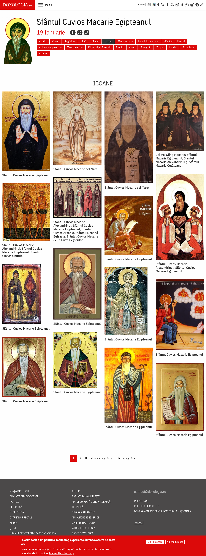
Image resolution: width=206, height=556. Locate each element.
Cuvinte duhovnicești (24, 496)
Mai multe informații (61, 553)
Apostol (43, 53)
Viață (83, 41)
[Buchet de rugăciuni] (158, 4)
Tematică (77, 507)
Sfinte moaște (125, 41)
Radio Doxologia (82, 533)
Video (132, 47)
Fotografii (146, 47)
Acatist (43, 41)
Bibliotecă (17, 512)
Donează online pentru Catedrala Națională (162, 511)
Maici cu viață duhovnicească (91, 501)
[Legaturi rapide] (202, 4)
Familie (14, 501)
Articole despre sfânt (50, 47)
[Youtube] (172, 4)
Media (13, 522)
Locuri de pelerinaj (148, 41)
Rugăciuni (70, 41)
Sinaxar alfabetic (83, 512)
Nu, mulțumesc (175, 541)
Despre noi (141, 500)
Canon (55, 41)
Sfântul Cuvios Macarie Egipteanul (26, 175)
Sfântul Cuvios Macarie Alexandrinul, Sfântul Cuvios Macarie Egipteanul (175, 267)
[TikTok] (182, 4)
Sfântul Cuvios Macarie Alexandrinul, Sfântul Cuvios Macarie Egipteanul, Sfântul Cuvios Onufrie (22, 250)
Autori (76, 491)
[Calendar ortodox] (149, 4)
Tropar (160, 47)
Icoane (108, 41)
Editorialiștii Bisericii (99, 47)
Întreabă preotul (21, 517)
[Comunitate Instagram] (192, 4)
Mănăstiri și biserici (174, 41)
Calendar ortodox (83, 522)
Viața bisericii (19, 491)
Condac (173, 47)
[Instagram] (177, 4)
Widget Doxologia (83, 528)
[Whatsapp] (79, 32)
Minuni (95, 41)
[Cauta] (163, 4)
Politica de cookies (146, 506)
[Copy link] (86, 32)
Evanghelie (189, 47)
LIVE (142, 4)
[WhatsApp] (187, 4)
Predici (120, 47)
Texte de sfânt (75, 47)
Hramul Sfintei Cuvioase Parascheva (33, 533)
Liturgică (16, 507)
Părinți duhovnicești (86, 496)
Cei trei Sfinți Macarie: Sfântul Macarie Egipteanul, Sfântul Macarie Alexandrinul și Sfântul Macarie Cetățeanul (177, 160)
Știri (13, 528)
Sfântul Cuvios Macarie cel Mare (75, 169)
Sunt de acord (155, 541)
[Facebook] (167, 4)
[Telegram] (197, 4)
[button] (45, 5)
